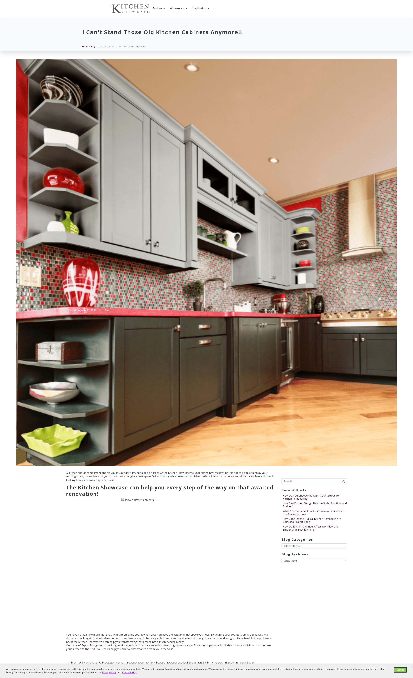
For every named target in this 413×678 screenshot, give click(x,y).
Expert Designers (91, 645)
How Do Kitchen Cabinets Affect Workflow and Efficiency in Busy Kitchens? (310, 528)
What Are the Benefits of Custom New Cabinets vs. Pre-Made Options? (313, 512)
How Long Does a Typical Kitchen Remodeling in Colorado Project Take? (312, 520)
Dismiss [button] (400, 670)
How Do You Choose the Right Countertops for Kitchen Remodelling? (311, 497)
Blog (108, 310)
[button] (410, 666)
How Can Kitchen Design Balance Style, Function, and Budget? (315, 505)
